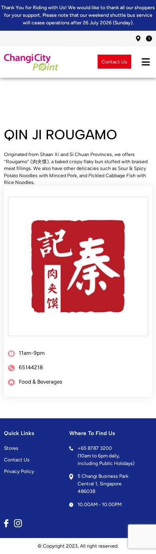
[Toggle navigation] (146, 62)
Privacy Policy (19, 471)
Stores (11, 448)
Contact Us (114, 62)
